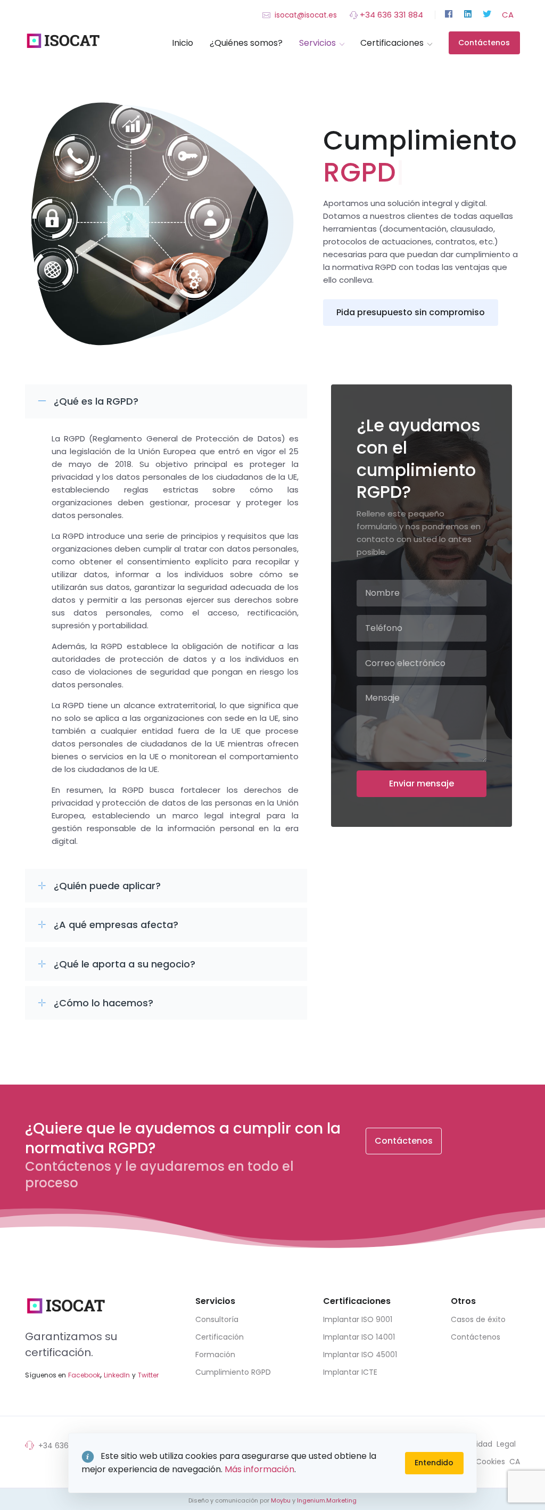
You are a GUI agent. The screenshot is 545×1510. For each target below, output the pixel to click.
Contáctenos (484, 42)
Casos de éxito (478, 1319)
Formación (215, 1354)
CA (508, 14)
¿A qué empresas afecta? (116, 924)
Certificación (219, 1337)
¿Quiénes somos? (246, 43)
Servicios (317, 43)
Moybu (281, 1500)
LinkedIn (117, 1375)
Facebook (84, 1375)
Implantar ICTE (350, 1372)
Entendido (434, 1462)
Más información (259, 1469)
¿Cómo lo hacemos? (103, 1003)
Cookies (490, 1461)
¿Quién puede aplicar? (107, 885)
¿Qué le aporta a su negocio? (124, 964)
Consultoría (216, 1319)
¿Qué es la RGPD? (96, 401)
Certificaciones (392, 43)
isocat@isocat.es (304, 15)
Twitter (148, 1375)
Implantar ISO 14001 (359, 1337)
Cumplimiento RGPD (233, 1372)
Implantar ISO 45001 (360, 1354)
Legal (506, 1444)
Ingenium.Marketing (327, 1500)
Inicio (182, 43)
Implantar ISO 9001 (357, 1319)
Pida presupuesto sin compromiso (410, 312)
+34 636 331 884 (390, 14)
